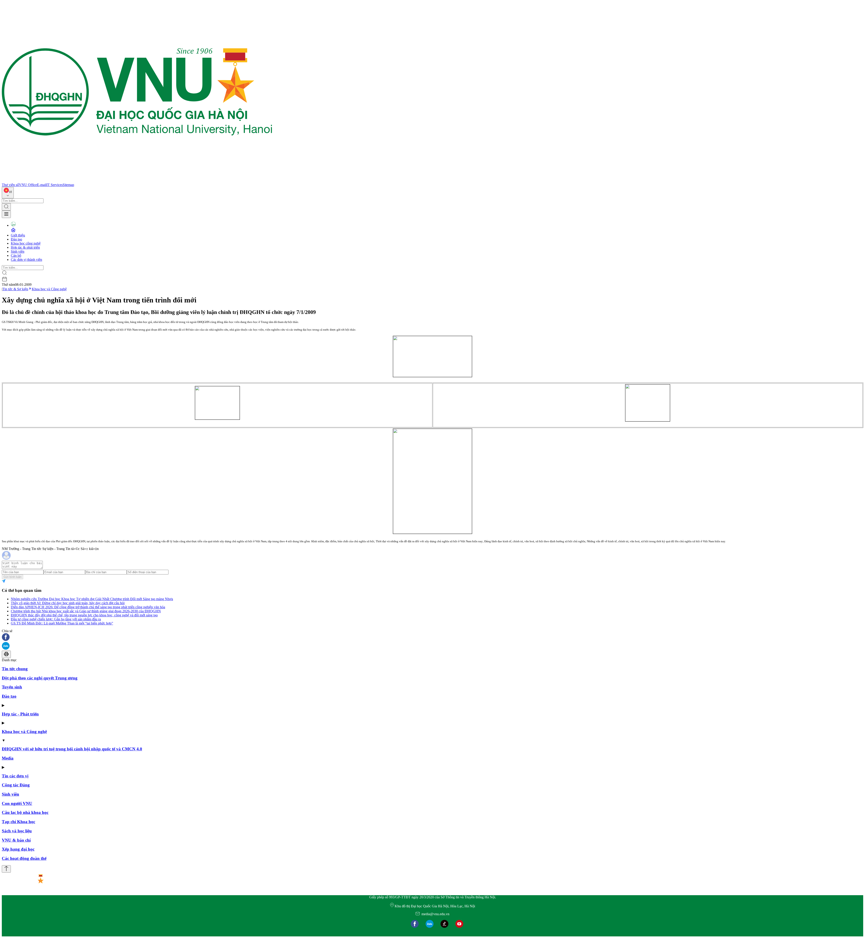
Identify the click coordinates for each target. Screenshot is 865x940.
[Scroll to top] (6, 869)
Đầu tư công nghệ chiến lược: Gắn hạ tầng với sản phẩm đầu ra (56, 619)
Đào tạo (16, 239)
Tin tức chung (15, 668)
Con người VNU (17, 803)
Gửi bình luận (12, 577)
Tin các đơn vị (15, 776)
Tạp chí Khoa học (18, 821)
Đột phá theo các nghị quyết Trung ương (39, 678)
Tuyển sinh (12, 687)
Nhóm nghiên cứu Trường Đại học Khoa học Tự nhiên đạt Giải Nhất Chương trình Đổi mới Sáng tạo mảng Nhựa (92, 599)
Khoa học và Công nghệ (49, 289)
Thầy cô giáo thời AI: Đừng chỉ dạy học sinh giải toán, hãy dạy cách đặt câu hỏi (68, 603)
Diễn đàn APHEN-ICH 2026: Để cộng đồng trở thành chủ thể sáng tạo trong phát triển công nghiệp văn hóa (88, 607)
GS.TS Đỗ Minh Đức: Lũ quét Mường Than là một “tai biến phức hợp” (62, 623)
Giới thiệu (18, 235)
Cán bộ (16, 255)
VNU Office (28, 185)
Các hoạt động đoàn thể (24, 858)
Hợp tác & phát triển (25, 247)
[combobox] (8, 192)
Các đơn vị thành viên (26, 259)
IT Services (54, 185)
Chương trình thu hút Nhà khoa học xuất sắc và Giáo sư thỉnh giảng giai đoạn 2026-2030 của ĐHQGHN (86, 611)
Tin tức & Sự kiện (15, 289)
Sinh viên (17, 251)
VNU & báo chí (16, 840)
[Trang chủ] (137, 181)
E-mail (41, 185)
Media (8, 758)
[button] (432, 637)
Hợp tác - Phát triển (20, 714)
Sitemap (68, 185)
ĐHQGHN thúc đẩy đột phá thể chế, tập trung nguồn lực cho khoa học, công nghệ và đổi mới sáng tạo (84, 615)
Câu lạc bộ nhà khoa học (25, 812)
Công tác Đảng (16, 785)
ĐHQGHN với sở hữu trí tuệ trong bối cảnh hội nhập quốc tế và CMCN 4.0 (72, 749)
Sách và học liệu (17, 831)
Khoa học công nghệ (26, 243)
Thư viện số (10, 185)
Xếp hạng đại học (18, 849)
